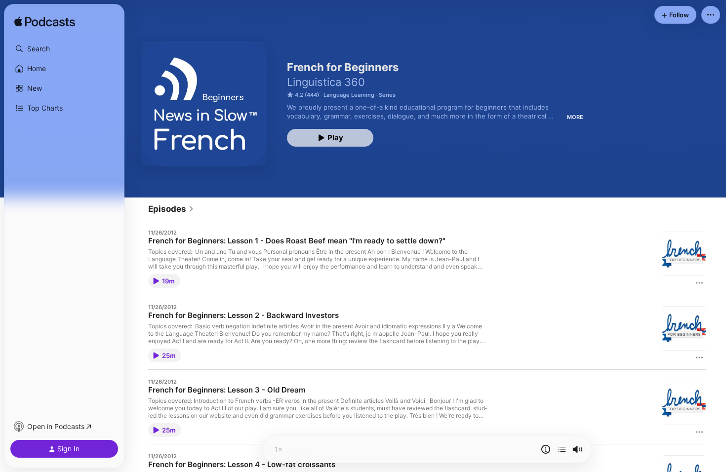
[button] (64, 48)
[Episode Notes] (546, 449)
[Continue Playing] (562, 449)
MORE (575, 117)
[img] (44, 22)
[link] (171, 208)
